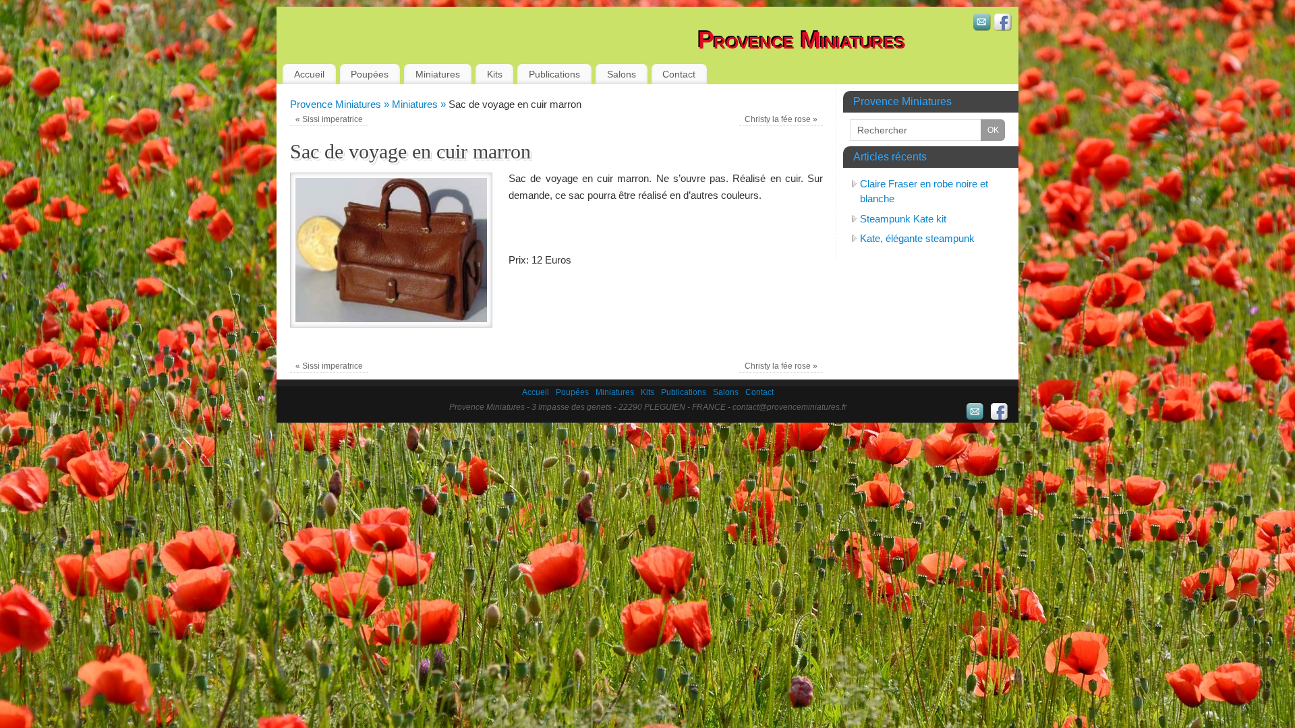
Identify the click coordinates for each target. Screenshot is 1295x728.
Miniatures (437, 74)
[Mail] (982, 23)
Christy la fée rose (781, 119)
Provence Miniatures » (341, 104)
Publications (554, 74)
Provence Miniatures (801, 40)
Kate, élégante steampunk (917, 238)
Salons (621, 74)
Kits (494, 74)
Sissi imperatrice (329, 119)
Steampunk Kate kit (903, 218)
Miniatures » (420, 104)
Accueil (309, 74)
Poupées (369, 74)
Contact (678, 74)
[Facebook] (1003, 23)
